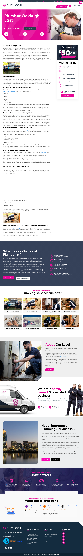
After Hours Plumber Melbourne (50, 534)
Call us (6, 484)
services (13, 85)
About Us (36, 5)
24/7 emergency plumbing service (19, 228)
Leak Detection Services (31, 534)
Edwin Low (66, 505)
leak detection (43, 152)
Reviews (46, 539)
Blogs (45, 541)
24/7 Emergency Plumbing (32, 542)
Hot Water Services (30, 539)
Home (31, 5)
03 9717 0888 (14, 28)
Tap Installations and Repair (32, 536)
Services (40, 5)
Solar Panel (29, 543)
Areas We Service (48, 536)
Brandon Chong (31, 505)
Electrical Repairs (30, 532)
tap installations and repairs (22, 115)
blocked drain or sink (37, 168)
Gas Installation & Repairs (32, 538)
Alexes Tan (48, 505)
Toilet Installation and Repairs (32, 535)
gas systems (13, 91)
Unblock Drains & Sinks (31, 540)
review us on (10, 513)
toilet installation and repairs (23, 130)
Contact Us (46, 5)
